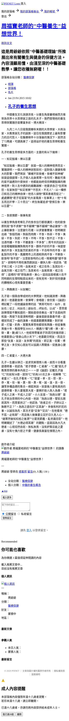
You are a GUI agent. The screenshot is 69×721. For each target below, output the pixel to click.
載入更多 (7, 497)
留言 (30, 471)
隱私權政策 (59, 671)
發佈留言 (7, 518)
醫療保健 (28, 77)
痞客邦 (23, 471)
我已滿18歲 (8, 714)
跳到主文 (6, 43)
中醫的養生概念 (31, 485)
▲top (4, 491)
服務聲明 (35, 674)
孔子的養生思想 (22, 106)
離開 (19, 714)
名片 (10, 92)
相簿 (10, 84)
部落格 (12, 88)
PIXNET (15, 671)
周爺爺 (5, 452)
